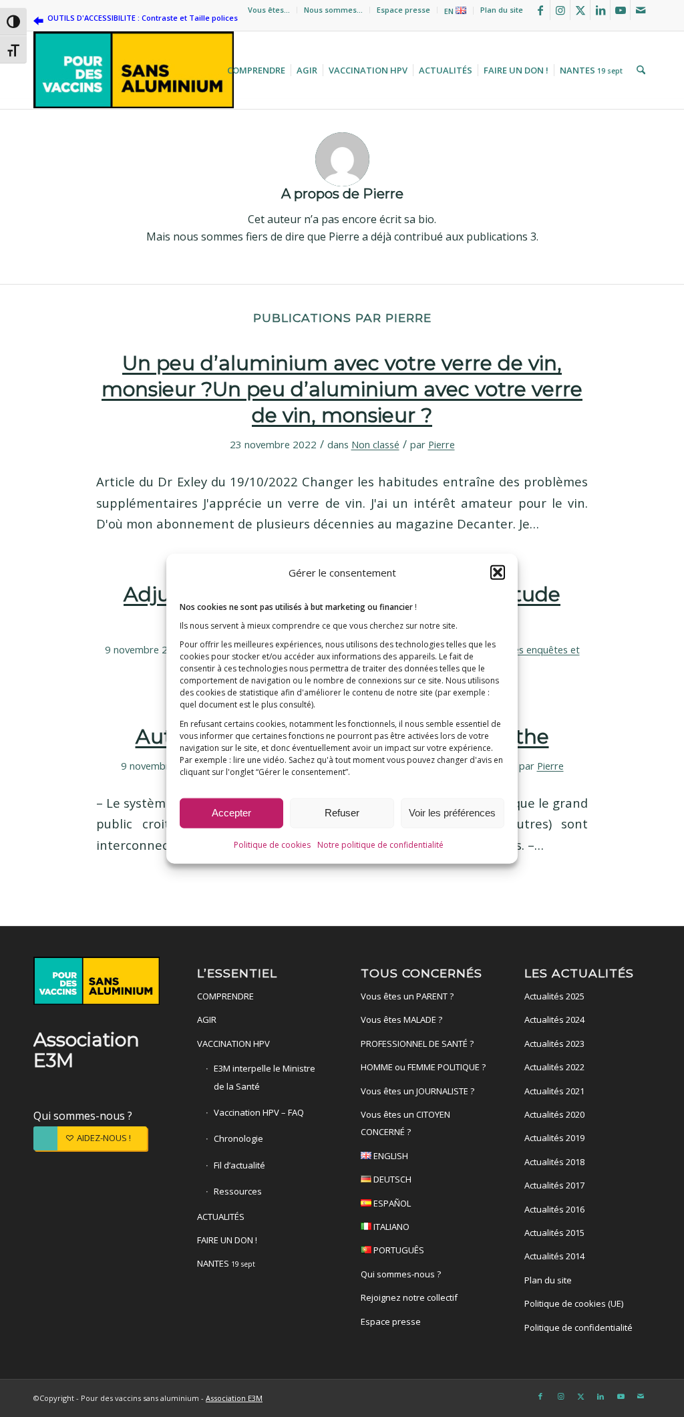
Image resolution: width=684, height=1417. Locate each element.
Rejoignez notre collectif (409, 1297)
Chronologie (238, 1138)
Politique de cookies (272, 844)
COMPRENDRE (225, 996)
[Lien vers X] (580, 10)
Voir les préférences (452, 812)
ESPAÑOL (391, 1203)
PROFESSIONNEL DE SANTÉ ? (417, 1044)
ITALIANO (390, 1227)
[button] (497, 572)
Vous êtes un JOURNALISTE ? (417, 1091)
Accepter (231, 812)
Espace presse (403, 10)
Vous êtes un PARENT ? (407, 996)
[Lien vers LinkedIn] (600, 10)
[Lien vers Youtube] (620, 10)
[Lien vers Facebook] (540, 10)
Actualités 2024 (554, 1019)
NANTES (226, 1263)
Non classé (375, 444)
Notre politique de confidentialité (380, 844)
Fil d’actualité (239, 1165)
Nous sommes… (333, 10)
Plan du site (501, 10)
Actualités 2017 (554, 1185)
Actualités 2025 (554, 996)
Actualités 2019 (554, 1138)
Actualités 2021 (554, 1091)
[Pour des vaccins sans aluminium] (133, 70)
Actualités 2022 (554, 1067)
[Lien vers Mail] (641, 10)
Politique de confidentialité (578, 1327)
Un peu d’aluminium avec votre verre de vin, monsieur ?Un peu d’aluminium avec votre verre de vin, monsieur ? (342, 389)
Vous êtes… (269, 10)
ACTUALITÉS (220, 1217)
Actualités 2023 (554, 1044)
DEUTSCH (391, 1179)
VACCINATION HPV (233, 1044)
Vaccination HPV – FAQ (259, 1112)
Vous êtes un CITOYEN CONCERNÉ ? (405, 1123)
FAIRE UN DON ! (227, 1240)
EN (450, 11)
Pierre (441, 444)
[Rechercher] (639, 70)
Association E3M (234, 1398)
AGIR (206, 1019)
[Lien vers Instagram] (560, 10)
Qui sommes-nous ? (82, 1115)
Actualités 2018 (554, 1162)
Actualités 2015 (554, 1233)
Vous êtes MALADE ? (401, 1019)
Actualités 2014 (554, 1256)
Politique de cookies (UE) (573, 1303)
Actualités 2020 (554, 1114)
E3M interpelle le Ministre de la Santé (264, 1077)
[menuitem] (269, 10)
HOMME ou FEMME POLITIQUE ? (423, 1067)
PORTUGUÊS (397, 1250)
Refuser (342, 812)
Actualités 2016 (554, 1209)
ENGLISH (389, 1156)
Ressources (238, 1191)
